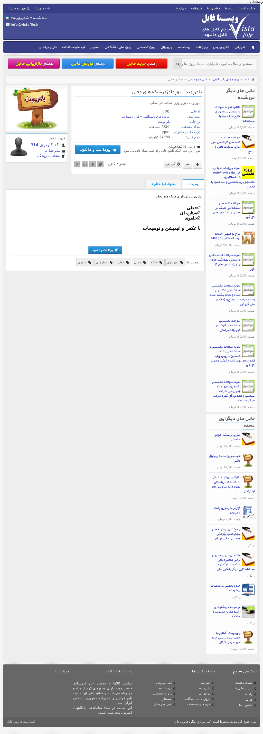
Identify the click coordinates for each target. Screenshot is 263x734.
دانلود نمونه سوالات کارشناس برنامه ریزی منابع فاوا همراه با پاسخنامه (234, 114)
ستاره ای (102, 262)
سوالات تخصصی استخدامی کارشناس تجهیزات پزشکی (227, 325)
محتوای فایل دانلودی (163, 184)
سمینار (94, 47)
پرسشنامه (183, 47)
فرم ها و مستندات (73, 47)
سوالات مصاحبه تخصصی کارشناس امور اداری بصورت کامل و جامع (233, 144)
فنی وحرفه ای (48, 47)
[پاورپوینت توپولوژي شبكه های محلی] (36, 128)
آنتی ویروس (221, 47)
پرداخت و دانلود (95, 149)
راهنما (228, 8)
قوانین (248, 699)
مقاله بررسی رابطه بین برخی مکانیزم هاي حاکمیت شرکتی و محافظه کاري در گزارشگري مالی (233, 562)
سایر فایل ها (52, 150)
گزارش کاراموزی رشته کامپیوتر (226, 510)
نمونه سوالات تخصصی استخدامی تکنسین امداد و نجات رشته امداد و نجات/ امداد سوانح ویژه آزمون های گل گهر (232, 295)
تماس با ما (213, 8)
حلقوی (82, 262)
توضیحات (193, 184)
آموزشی (239, 47)
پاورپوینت (164, 121)
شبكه (154, 262)
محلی (138, 262)
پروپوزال (166, 47)
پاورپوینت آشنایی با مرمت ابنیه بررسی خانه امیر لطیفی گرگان (225, 638)
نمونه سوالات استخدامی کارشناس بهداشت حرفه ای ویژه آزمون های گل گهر (232, 262)
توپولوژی (173, 262)
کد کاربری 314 (45, 144)
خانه (246, 79)
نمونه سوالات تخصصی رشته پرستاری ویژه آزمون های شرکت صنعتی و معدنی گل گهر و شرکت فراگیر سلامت (233, 391)
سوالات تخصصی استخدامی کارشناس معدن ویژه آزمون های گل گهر (234, 210)
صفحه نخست (246, 8)
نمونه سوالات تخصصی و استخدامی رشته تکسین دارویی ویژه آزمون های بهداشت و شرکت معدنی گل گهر (232, 356)
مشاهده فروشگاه (48, 156)
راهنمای (141, 63)
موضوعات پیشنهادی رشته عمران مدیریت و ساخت (226, 612)
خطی (121, 262)
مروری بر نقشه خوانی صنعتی (226, 437)
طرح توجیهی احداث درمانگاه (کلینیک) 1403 (225, 236)
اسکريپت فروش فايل (21, 721)
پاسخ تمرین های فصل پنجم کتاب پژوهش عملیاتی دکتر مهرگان (226, 534)
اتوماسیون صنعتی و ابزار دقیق (224, 458)
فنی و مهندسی (197, 79)
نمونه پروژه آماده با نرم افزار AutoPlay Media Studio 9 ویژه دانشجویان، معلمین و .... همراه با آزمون (233, 177)
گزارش (170, 164)
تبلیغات (196, 8)
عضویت (40, 8)
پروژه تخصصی (145, 47)
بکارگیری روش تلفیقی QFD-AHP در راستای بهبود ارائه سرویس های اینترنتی (233, 484)
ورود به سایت (16, 8)
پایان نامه (201, 47)
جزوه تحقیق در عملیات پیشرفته (225, 588)
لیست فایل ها (243, 688)
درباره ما (181, 8)
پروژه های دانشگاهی (118, 47)
